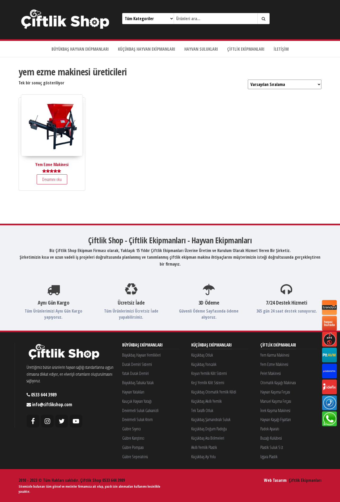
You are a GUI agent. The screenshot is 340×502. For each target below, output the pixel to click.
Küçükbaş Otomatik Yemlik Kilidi (213, 392)
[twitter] (61, 421)
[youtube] (76, 421)
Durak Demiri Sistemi (137, 364)
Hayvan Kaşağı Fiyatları (275, 419)
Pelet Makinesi (270, 373)
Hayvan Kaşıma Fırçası (275, 392)
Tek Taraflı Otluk (202, 410)
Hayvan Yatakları (133, 392)
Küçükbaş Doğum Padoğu (209, 429)
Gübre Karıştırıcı (133, 438)
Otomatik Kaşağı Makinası (278, 383)
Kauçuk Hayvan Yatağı (137, 401)
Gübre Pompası (133, 447)
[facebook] (33, 421)
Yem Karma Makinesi (274, 355)
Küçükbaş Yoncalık (203, 364)
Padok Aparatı (269, 429)
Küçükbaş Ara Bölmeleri (207, 438)
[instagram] (47, 421)
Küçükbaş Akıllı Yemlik (206, 401)
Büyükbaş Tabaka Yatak (138, 383)
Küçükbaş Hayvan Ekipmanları (146, 49)
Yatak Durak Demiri (135, 373)
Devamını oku (52, 179)
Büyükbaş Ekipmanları (142, 345)
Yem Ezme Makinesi (274, 364)
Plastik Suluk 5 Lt (271, 447)
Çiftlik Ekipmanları (246, 49)
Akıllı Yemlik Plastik (204, 447)
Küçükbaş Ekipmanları (211, 345)
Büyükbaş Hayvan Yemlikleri (141, 355)
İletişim (281, 49)
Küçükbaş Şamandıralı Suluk (211, 419)
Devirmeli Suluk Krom (137, 419)
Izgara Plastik (269, 457)
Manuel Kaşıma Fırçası (275, 401)
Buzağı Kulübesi (271, 438)
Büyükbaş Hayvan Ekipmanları (80, 49)
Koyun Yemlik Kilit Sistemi (209, 373)
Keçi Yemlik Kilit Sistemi (207, 383)
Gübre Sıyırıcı (131, 429)
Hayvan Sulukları (201, 49)
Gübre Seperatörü (135, 457)
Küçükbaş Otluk (202, 355)
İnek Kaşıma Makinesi (275, 410)
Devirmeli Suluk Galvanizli (140, 410)
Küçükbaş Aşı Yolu (203, 457)
